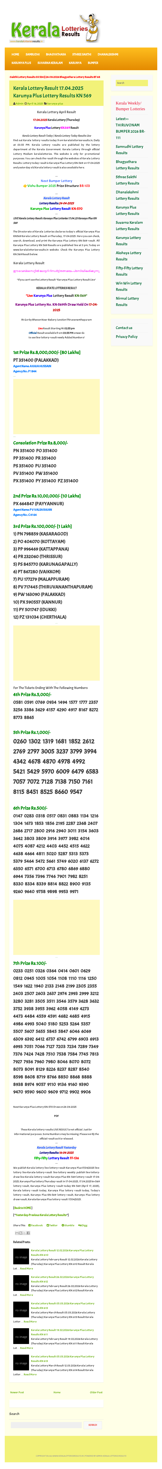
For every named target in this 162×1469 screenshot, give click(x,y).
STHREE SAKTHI (81, 54)
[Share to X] (24, 1233)
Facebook (37, 1225)
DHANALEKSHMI (108, 54)
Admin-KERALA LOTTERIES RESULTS (111, 1456)
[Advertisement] (56, 406)
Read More (26, 1268)
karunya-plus (55, 103)
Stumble (69, 1225)
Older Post (96, 1392)
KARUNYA (75, 63)
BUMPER (93, 63)
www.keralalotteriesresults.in (68, 1456)
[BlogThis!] (21, 1233)
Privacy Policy (127, 336)
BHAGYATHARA (56, 54)
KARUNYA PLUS (21, 63)
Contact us (124, 327)
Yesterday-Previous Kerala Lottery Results (41, 1215)
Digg (84, 1225)
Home (15, 54)
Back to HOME (22, 1208)
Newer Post (17, 1392)
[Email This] (17, 1233)
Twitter (53, 1225)
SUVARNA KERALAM (50, 63)
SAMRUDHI (33, 54)
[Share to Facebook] (28, 1233)
